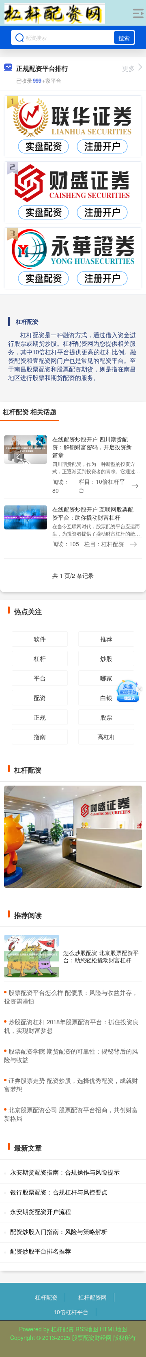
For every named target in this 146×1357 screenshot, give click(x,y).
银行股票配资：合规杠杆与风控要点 (58, 1192)
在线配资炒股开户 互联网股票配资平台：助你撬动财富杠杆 (92, 513)
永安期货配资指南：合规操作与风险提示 (65, 1172)
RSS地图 (86, 1329)
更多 (128, 68)
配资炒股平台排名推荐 (40, 1251)
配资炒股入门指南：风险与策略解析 (58, 1231)
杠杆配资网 (92, 1297)
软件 (40, 639)
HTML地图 (113, 1329)
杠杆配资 (46, 1297)
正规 (40, 717)
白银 (106, 697)
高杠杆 (106, 736)
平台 (40, 678)
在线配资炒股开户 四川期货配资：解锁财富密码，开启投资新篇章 (92, 447)
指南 (40, 736)
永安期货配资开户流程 (40, 1211)
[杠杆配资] (54, 13)
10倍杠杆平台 (71, 1312)
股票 (106, 717)
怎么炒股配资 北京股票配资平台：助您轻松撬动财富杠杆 (101, 956)
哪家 (106, 678)
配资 (40, 697)
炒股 (106, 658)
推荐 (106, 639)
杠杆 (40, 658)
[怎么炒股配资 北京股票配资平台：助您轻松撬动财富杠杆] (31, 956)
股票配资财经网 (92, 1337)
